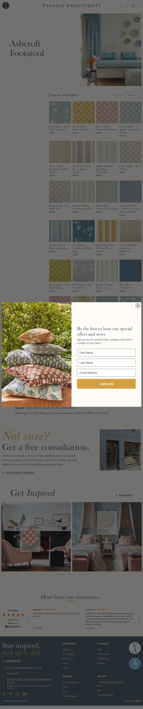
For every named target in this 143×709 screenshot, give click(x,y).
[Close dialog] (138, 305)
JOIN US (106, 383)
